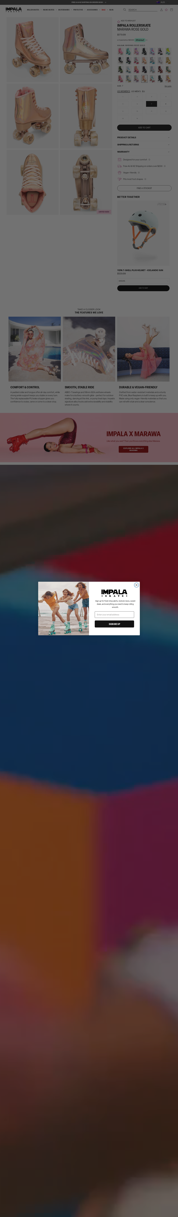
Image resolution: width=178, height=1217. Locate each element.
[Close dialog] (136, 585)
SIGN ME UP (114, 624)
